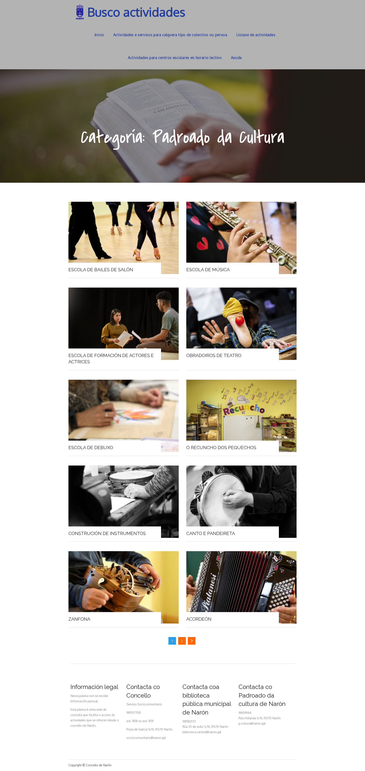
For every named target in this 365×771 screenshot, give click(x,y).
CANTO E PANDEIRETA (210, 533)
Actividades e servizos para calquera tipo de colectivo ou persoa (170, 34)
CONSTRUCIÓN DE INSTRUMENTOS (107, 533)
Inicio (99, 34)
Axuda (236, 57)
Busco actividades (136, 11)
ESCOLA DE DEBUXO (90, 447)
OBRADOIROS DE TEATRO (213, 355)
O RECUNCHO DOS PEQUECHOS (221, 447)
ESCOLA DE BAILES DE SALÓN (100, 269)
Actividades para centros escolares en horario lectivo (175, 57)
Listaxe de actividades (255, 34)
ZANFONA (79, 619)
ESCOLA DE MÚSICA (208, 269)
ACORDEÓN (198, 619)
